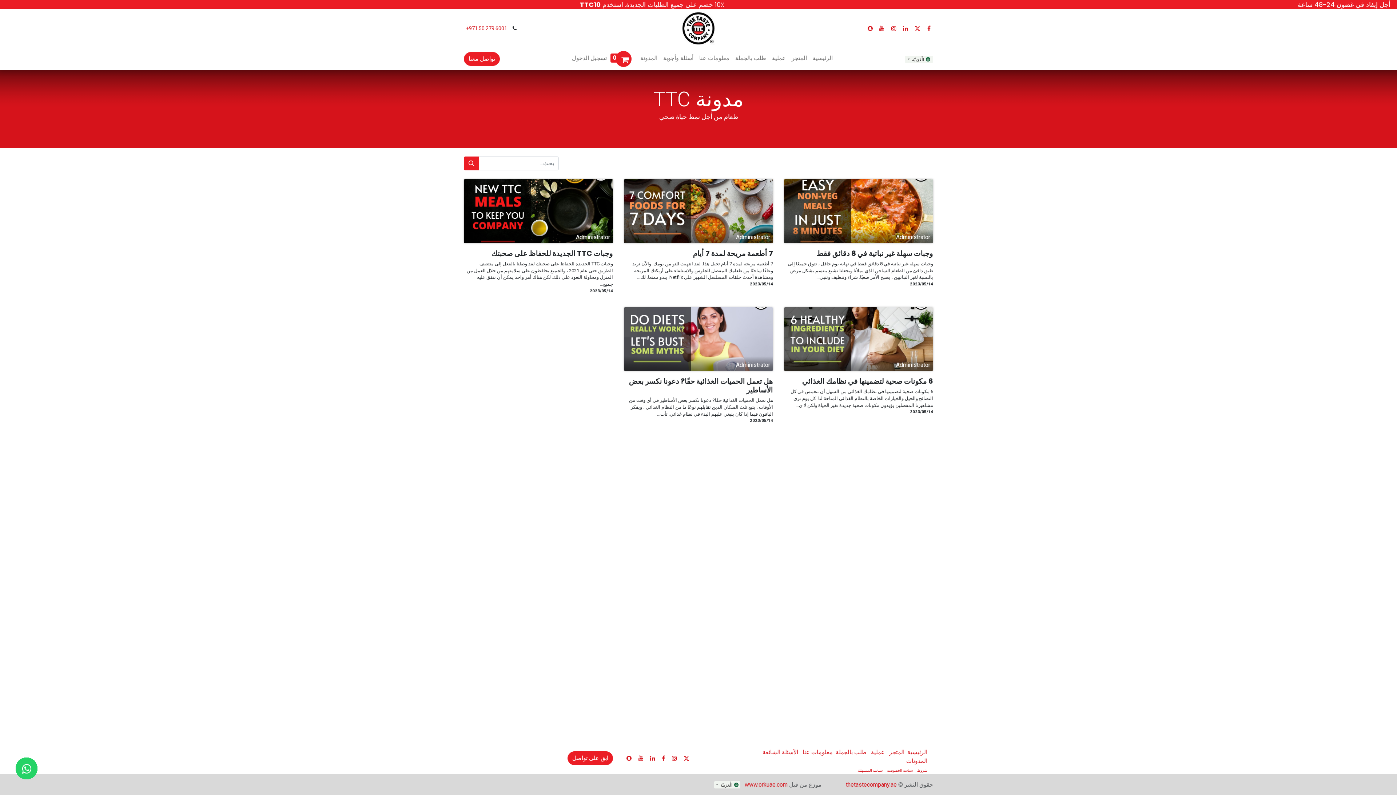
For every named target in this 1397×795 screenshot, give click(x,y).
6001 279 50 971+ (486, 28)
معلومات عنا (818, 752)
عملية (878, 752)
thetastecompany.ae (871, 784)
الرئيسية (917, 752)
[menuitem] (823, 58)
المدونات (916, 761)
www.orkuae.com (766, 784)
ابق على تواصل (590, 758)
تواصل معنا (482, 59)
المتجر (896, 752)
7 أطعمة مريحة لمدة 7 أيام (733, 253)
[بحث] (471, 163)
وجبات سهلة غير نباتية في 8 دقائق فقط (875, 253)
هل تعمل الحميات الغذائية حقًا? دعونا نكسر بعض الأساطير (701, 385)
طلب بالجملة (851, 752)
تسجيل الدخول (589, 58)
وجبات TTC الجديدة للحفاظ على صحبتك (552, 253)
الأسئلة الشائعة (780, 752)
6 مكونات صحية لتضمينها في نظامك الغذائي (867, 381)
